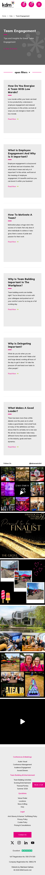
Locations (22, 801)
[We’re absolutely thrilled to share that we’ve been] (22, 535)
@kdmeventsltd (35, 463)
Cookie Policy (22, 822)
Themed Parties (22, 786)
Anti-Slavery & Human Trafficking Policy (22, 816)
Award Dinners (22, 770)
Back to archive (11, 49)
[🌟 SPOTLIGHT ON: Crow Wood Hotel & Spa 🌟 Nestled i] (22, 628)
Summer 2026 (22, 789)
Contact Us (22, 835)
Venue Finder (22, 798)
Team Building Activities (22, 780)
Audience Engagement (22, 767)
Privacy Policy (22, 819)
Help (11, 16)
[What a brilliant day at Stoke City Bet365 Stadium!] (22, 582)
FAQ (22, 807)
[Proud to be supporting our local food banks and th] (22, 721)
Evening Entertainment (22, 783)
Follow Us (7, 463)
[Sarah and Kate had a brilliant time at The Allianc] (22, 675)
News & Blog (22, 804)
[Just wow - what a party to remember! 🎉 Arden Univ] (22, 489)
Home (4, 16)
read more (12, 119)
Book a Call (39, 785)
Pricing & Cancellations (22, 825)
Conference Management (22, 764)
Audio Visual (22, 761)
